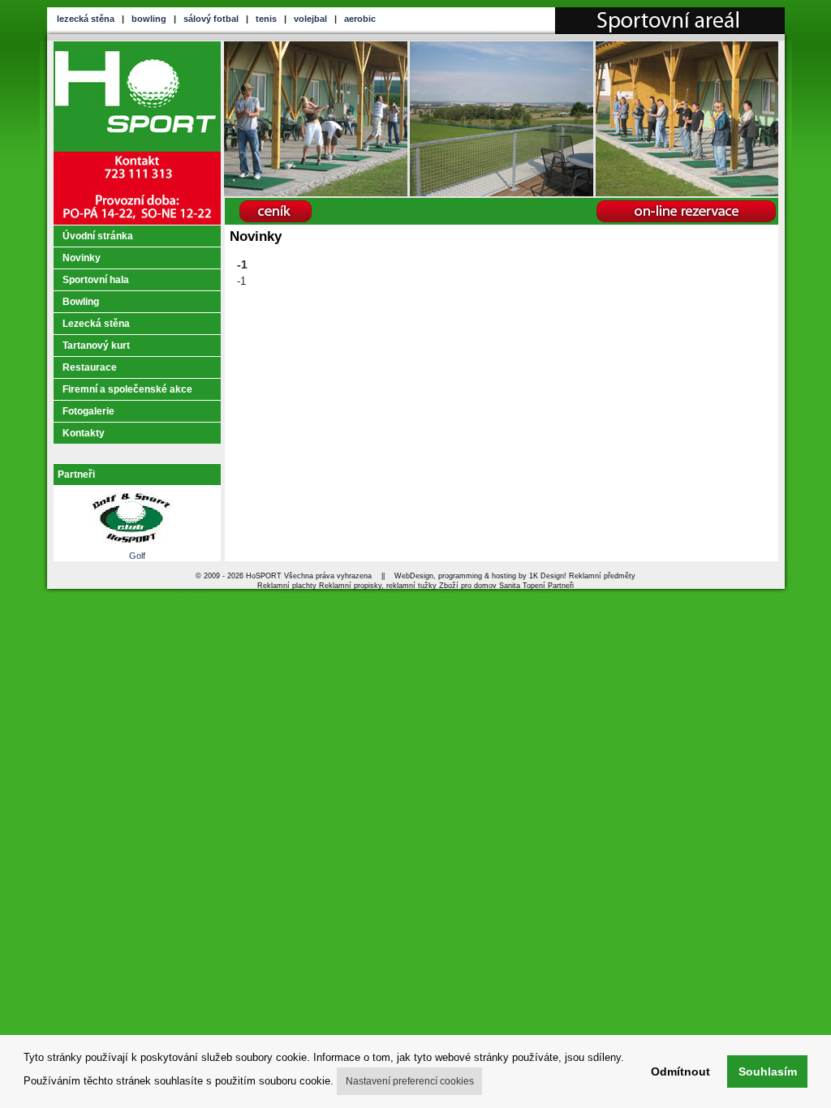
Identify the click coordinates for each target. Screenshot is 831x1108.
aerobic (360, 19)
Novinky (81, 258)
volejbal (310, 19)
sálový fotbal (211, 19)
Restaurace (89, 367)
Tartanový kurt (96, 345)
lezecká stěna (85, 19)
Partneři (76, 474)
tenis (266, 19)
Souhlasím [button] (767, 1071)
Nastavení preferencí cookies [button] (410, 1081)
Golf (137, 555)
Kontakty (83, 433)
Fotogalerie (88, 411)
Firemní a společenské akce (127, 389)
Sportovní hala (95, 280)
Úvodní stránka (97, 236)
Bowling (80, 301)
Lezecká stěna (96, 323)
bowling (148, 19)
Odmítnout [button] (680, 1071)
